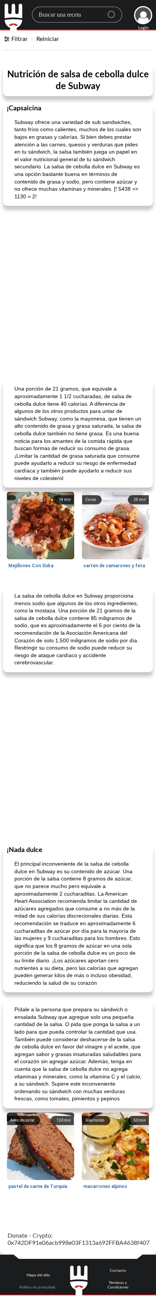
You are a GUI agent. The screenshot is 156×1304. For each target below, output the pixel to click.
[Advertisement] (78, 292)
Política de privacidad (37, 1287)
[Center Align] (114, 11)
